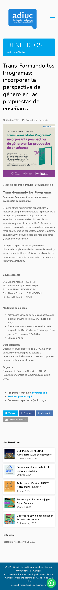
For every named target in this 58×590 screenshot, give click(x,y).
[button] (10, 413)
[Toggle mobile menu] (52, 19)
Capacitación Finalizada (37, 120)
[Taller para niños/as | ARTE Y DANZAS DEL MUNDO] (9, 486)
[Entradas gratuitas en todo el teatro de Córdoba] (9, 470)
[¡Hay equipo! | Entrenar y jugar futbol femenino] (9, 503)
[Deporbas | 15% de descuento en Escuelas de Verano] (9, 519)
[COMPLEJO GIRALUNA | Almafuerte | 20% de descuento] (9, 454)
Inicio (9, 52)
